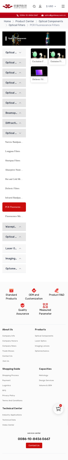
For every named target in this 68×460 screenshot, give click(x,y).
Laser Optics (40, 341)
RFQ (4, 390)
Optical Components (51, 21)
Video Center (8, 425)
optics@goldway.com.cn (55, 15)
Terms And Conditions (12, 400)
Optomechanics (42, 351)
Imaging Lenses (42, 346)
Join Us (5, 361)
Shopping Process (10, 375)
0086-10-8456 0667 (29, 15)
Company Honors (10, 341)
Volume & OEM (45, 385)
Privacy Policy (8, 395)
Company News (9, 346)
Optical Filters (17, 25)
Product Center (24, 21)
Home (7, 21)
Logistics (6, 385)
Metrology (43, 375)
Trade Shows (8, 351)
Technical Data (9, 420)
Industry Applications (12, 415)
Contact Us (7, 356)
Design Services (46, 380)
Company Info (8, 336)
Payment (6, 380)
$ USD (50, 6)
